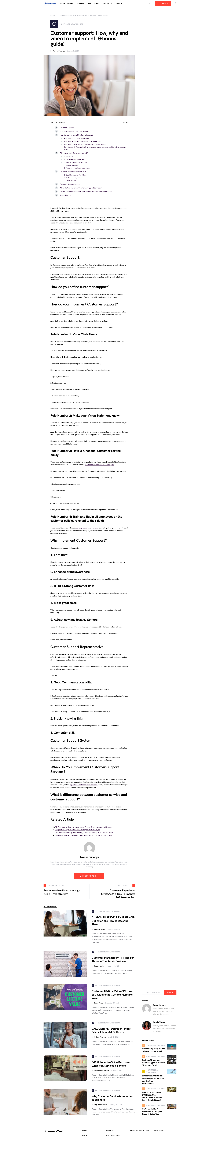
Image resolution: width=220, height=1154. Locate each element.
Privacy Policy (159, 1130)
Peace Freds (98, 1003)
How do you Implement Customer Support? (77, 135)
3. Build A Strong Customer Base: (76, 162)
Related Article (65, 195)
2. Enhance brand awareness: (74, 159)
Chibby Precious (100, 1037)
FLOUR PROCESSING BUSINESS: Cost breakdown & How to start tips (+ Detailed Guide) (153, 1096)
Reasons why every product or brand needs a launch (153, 1050)
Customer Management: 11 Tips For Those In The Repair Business (113, 959)
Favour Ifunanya (59, 51)
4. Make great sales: (71, 165)
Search (170, 992)
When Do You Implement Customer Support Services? (81, 188)
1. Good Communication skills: (75, 175)
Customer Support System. (70, 184)
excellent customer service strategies (99, 465)
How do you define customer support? (74, 131)
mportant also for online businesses (84, 785)
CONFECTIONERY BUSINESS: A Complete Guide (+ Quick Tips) (152, 1111)
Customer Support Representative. (73, 171)
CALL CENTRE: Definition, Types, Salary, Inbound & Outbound (111, 1030)
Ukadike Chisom (100, 929)
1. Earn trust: (68, 156)
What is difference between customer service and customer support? (86, 191)
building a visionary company (87, 528)
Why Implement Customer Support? (74, 153)
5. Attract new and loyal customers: (77, 168)
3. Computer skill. (70, 181)
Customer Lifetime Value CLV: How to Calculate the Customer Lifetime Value (112, 995)
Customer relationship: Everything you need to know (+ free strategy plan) (84, 832)
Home (52, 16)
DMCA (84, 1136)
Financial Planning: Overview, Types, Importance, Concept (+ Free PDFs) (83, 835)
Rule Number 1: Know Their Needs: (76, 138)
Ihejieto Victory (159, 1022)
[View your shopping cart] (150, 3)
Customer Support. (67, 127)
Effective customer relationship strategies (82, 357)
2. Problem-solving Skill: (72, 178)
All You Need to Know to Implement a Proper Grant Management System (83, 827)
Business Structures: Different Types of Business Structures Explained (153, 1062)
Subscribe (161, 3)
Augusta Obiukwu (100, 1105)
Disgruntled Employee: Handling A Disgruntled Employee (77, 830)
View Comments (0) (88, 876)
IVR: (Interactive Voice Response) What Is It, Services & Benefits (111, 1064)
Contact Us (110, 1130)
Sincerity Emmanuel (101, 1071)
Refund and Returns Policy (139, 1130)
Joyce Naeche (99, 966)
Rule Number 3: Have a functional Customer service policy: (85, 144)
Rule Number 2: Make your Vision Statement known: (83, 141)
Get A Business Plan (113, 1136)
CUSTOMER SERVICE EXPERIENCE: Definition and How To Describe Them (113, 921)
